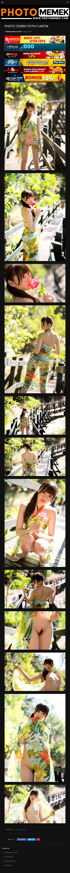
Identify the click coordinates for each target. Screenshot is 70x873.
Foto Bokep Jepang (20, 829)
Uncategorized (8, 865)
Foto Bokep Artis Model (10, 852)
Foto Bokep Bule (8, 857)
